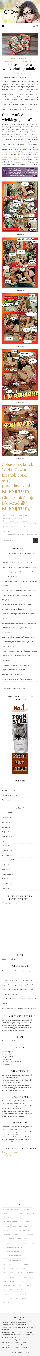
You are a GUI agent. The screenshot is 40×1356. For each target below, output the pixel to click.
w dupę (21, 1294)
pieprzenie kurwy (22, 1264)
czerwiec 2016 (7, 883)
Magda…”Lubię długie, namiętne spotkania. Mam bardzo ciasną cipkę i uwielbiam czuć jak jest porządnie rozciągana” (19, 571)
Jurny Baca (25, 1222)
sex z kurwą (8, 1290)
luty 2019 (5, 846)
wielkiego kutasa (10, 1302)
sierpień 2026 (7, 813)
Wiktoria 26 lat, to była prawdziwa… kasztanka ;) (19, 590)
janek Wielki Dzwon (11, 1217)
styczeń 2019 (7, 850)
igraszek (28, 518)
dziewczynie (6, 518)
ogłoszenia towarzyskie (25, 1243)
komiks (6, 1226)
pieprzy (25, 1268)
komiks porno (9, 1230)
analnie (27, 1209)
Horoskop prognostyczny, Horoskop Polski (17, 1023)
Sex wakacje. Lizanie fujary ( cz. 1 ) (12, 1340)
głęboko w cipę (18, 518)
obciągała (7, 1243)
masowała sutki (14, 521)
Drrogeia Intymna (8, 1057)
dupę (26, 515)
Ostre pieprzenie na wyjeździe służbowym (17, 679)
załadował (24, 526)
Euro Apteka (6, 1059)
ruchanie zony (9, 1285)
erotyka (30, 1213)
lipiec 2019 (6, 822)
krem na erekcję (25, 1230)
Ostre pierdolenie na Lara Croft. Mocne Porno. (18, 637)
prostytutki (8, 1281)
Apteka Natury (7, 1054)
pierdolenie (8, 1273)
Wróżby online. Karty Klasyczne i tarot (15, 1025)
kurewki (6, 1234)
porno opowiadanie (26, 1277)
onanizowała (7, 524)
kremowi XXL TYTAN (10, 159)
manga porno (8, 1239)
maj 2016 (5, 888)
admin (8, 531)
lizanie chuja (19, 1234)
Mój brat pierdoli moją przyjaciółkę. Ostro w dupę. (19, 651)
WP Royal (26, 1352)
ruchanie (21, 1281)
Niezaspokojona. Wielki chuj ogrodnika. (15, 665)
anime (5, 1213)
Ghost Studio (22, 1317)
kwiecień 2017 (7, 869)
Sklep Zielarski (7, 1064)
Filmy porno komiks (8, 786)
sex (27, 1285)
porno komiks (9, 1277)
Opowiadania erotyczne (13, 61)
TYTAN (34, 524)
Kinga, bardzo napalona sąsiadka (13, 670)
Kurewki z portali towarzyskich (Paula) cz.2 (15, 1342)
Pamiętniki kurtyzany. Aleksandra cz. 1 (14, 1325)
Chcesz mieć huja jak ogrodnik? (18, 503)
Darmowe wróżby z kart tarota (13, 1078)
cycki (12, 515)
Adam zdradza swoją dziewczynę (13, 688)
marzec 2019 (6, 841)
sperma (26, 524)
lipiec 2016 (6, 879)
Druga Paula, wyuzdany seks (26, 1335)
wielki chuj (7, 1298)
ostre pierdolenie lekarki (14, 1260)
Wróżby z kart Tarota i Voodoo (13, 1030)
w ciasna (5, 526)
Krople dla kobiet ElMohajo (11, 1062)
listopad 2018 (7, 855)
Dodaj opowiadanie (9, 959)
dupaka (19, 515)
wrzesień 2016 (7, 874)
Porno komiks (31, 61)
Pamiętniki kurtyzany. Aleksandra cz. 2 (14, 1322)
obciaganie (22, 1239)
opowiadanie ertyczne (12, 1256)
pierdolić (31, 1273)
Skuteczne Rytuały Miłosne (11, 1083)
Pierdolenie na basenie (10, 684)
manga (30, 1234)
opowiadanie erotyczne (13, 1251)
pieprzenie (7, 1264)
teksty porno (9, 1294)
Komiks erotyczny (19, 59)
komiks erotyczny (20, 1226)
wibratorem (14, 526)
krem (4, 521)
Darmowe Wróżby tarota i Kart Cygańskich (17, 1020)
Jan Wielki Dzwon (10, 1222)
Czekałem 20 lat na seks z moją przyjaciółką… (18, 562)
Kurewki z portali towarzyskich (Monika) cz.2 (15, 1347)
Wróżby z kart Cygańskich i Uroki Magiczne (17, 1028)
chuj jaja (5, 515)
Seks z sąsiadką (27, 1332)
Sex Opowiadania (20, 9)
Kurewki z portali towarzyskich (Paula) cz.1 (15, 1345)
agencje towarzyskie (12, 1209)
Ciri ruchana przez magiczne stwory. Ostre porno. (19, 623)
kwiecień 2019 (7, 836)
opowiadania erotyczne (13, 1247)
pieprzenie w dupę (10, 1268)
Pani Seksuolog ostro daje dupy (13, 674)
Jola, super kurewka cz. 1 (9, 1337)
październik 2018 (8, 860)
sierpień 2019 (7, 818)
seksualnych (17, 524)
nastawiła (24, 521)
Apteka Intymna (7, 1052)
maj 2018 (5, 865)
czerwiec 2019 (7, 827)
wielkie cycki (21, 1298)
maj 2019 (5, 832)
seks (21, 1285)
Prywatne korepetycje (9, 1335)
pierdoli (20, 1273)
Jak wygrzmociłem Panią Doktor (11, 1332)
